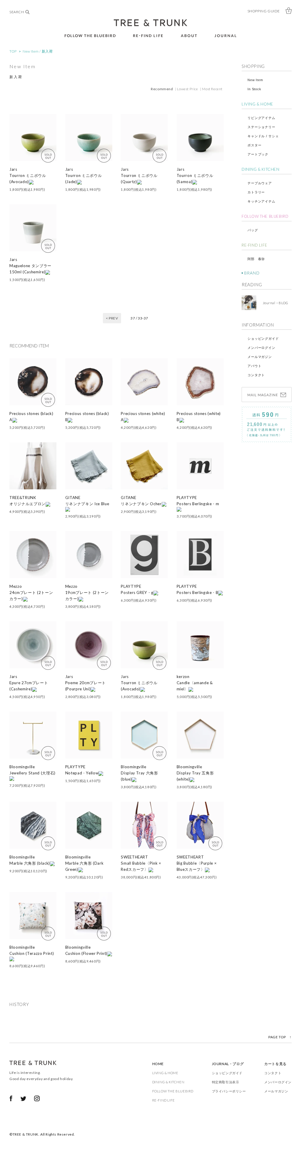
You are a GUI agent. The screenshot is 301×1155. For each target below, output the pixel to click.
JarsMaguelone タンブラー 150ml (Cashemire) (30, 265)
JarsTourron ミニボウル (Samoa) (195, 175)
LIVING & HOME (257, 104)
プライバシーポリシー (229, 1091)
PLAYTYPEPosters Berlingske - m (198, 500)
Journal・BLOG (273, 303)
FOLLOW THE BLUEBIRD (265, 216)
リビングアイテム (261, 118)
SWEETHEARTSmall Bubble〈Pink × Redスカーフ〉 (141, 863)
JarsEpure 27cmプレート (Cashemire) (28, 682)
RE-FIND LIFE (254, 245)
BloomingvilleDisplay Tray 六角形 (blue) (139, 772)
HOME (158, 1064)
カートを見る (275, 1064)
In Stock (254, 89)
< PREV (112, 318)
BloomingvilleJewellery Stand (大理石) (32, 769)
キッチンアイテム (261, 201)
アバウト (254, 366)
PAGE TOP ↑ (280, 1037)
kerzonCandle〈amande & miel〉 (195, 682)
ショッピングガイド (263, 338)
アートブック (258, 154)
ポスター (254, 145)
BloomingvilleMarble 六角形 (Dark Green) (84, 863)
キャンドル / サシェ (263, 136)
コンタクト (256, 375)
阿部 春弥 (256, 259)
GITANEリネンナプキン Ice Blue (87, 500)
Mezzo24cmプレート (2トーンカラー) (31, 592)
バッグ (253, 230)
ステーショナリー (261, 127)
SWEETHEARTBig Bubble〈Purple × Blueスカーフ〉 (197, 863)
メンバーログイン (261, 347)
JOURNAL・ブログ (228, 1064)
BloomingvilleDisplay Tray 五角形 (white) (195, 772)
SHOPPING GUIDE (264, 11)
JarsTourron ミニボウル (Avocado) (27, 175)
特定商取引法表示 (225, 1082)
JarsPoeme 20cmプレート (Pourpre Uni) (85, 682)
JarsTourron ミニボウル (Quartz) (139, 175)
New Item (255, 80)
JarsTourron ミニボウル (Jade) (83, 175)
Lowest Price (187, 89)
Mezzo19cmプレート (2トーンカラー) (87, 592)
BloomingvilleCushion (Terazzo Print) (31, 950)
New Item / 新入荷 (38, 51)
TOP (13, 51)
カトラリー (256, 192)
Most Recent (212, 89)
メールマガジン (260, 357)
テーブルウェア (260, 183)
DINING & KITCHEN (261, 169)
